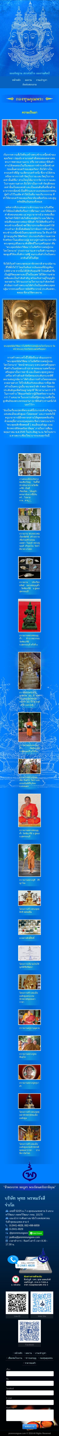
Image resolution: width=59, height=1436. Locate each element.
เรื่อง (8, 1369)
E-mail (9, 1398)
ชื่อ (7, 1379)
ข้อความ (10, 1408)
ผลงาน (28, 80)
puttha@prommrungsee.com (24, 1237)
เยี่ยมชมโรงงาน (15, 1358)
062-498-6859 (31, 1225)
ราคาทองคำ (30, 1363)
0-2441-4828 (16, 1225)
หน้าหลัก (16, 80)
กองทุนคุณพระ (29, 99)
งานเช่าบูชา (41, 80)
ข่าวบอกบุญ (31, 1358)
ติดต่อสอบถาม (30, 84)
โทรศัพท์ (10, 1389)
